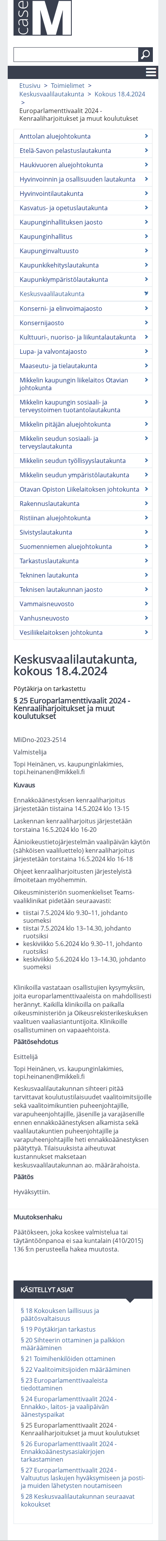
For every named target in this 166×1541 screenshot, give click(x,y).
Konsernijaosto (42, 323)
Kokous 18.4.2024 (120, 94)
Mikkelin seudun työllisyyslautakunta (73, 460)
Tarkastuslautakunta (49, 561)
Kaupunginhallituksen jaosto (61, 222)
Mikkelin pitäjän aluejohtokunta (65, 424)
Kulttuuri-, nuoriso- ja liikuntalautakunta (78, 337)
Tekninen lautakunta (49, 575)
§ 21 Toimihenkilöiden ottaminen (68, 1359)
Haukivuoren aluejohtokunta (61, 165)
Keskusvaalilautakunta (51, 94)
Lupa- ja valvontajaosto (53, 351)
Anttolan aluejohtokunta (55, 136)
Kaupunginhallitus (46, 236)
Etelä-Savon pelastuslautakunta (65, 150)
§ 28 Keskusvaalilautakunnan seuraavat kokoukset (78, 1500)
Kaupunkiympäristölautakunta (64, 279)
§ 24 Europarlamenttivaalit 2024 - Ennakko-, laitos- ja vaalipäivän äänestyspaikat (69, 1406)
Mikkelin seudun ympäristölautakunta (74, 475)
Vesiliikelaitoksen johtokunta (61, 632)
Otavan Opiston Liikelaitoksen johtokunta (79, 489)
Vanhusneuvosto (44, 618)
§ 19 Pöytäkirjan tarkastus (58, 1329)
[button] (145, 54)
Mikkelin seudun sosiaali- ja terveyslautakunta (59, 442)
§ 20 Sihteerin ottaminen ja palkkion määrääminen (73, 1344)
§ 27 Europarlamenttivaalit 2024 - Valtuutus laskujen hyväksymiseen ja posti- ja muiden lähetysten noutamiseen (83, 1478)
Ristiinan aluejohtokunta (55, 518)
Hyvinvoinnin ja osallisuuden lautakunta (78, 179)
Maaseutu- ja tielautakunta (58, 366)
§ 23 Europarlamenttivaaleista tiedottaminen (64, 1384)
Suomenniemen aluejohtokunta (66, 546)
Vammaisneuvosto (47, 604)
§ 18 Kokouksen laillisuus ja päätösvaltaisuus (60, 1314)
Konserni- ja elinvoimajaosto (61, 308)
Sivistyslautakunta (46, 532)
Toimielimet (68, 85)
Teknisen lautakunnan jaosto (61, 589)
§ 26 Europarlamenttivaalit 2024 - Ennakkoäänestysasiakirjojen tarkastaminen (69, 1451)
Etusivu (30, 85)
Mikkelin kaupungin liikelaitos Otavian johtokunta (74, 384)
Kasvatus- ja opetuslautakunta (64, 208)
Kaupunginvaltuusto (49, 251)
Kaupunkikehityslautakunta (59, 265)
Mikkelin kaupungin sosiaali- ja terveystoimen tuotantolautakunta (70, 406)
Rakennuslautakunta (50, 503)
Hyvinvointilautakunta (51, 193)
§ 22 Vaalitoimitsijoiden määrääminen (75, 1369)
